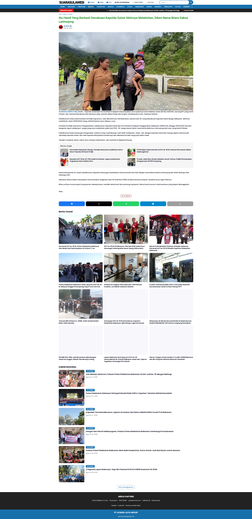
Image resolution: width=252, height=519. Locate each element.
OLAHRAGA (120, 7)
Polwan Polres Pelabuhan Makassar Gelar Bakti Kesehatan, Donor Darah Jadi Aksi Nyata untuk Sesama (133, 450)
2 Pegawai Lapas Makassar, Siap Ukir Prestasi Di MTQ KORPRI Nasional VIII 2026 (121, 469)
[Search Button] (191, 2)
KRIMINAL (158, 7)
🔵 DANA (100, 2)
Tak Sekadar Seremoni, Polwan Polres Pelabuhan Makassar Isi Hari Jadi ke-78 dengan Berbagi (88, 10)
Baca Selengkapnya (126, 487)
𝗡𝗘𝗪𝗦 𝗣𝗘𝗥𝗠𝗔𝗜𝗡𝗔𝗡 (122, 2)
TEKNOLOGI (168, 7)
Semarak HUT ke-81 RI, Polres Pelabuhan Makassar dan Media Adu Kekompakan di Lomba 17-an (79, 247)
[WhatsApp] (153, 203)
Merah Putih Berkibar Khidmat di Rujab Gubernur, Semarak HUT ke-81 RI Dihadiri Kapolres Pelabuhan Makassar (169, 248)
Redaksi (114, 505)
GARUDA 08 (146, 500)
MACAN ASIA (156, 500)
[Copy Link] (180, 203)
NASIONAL (71, 7)
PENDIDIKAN (139, 7)
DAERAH (91, 7)
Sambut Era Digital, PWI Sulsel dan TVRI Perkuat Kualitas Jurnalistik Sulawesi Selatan (123, 286)
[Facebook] (72, 203)
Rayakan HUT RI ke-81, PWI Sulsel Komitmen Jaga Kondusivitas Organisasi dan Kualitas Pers (95, 160)
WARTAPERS (123, 500)
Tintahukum (113, 500)
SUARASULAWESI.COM (68, 112)
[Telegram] (126, 203)
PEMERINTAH (187, 7)
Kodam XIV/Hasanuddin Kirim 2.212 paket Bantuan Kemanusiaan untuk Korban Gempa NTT (169, 286)
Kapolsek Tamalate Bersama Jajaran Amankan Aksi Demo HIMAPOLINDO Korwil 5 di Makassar (128, 412)
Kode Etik (121, 505)
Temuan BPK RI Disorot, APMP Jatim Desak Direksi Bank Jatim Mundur (79, 322)
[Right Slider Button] (191, 7)
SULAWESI (90, 371)
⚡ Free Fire (150, 2)
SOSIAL (129, 7)
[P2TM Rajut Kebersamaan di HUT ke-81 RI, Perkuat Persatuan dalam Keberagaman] (131, 153)
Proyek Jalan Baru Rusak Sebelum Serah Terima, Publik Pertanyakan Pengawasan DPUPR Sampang (164, 160)
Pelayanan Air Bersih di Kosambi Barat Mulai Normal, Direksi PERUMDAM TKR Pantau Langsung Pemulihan (170, 322)
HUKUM (149, 7)
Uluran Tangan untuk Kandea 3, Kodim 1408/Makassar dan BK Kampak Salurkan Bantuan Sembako (171, 358)
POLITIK (177, 7)
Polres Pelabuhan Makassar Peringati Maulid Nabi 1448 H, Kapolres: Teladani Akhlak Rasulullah (164, 10)
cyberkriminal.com (134, 500)
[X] (99, 203)
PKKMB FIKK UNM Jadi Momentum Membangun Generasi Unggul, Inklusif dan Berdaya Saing (77, 358)
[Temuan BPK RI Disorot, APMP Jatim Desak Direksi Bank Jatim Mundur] (81, 304)
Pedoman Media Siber (133, 505)
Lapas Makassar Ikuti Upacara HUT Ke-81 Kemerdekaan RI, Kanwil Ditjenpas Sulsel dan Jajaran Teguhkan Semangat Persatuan (125, 359)
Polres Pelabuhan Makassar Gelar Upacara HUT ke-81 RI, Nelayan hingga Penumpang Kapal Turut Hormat (80, 286)
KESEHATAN (101, 7)
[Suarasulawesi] (72, 2)
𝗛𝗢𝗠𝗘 (62, 7)
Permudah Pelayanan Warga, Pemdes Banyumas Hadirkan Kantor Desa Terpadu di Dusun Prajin (96, 151)
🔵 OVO (109, 2)
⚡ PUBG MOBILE (137, 2)
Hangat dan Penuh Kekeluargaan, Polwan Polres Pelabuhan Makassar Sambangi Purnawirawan (130, 431)
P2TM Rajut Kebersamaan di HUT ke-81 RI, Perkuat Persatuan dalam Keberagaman (164, 151)
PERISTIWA (81, 7)
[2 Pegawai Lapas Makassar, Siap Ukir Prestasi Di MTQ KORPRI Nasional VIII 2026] (71, 473)
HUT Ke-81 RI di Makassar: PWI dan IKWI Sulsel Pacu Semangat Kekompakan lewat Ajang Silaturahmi (124, 247)
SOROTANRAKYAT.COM (100, 500)
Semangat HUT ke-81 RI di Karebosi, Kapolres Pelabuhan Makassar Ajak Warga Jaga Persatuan (124, 322)
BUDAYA (110, 7)
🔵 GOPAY (91, 2)
